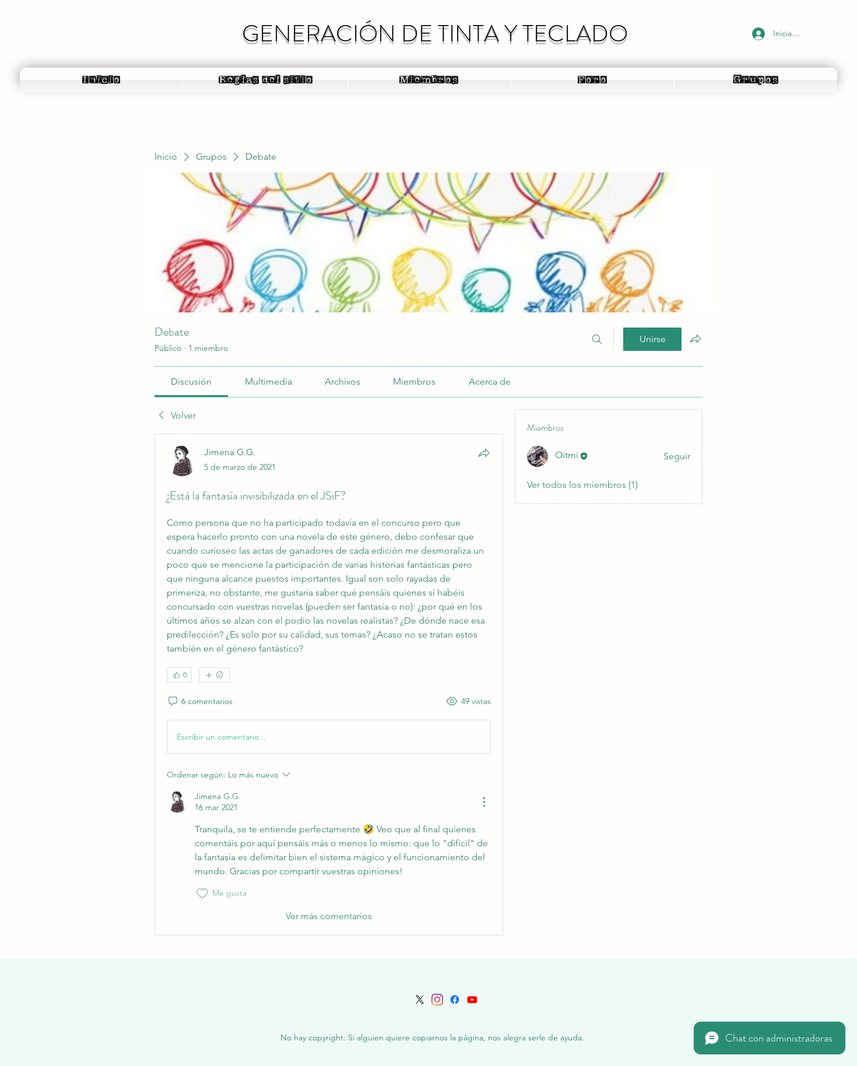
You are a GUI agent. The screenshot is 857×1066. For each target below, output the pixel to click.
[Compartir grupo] (696, 339)
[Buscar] (597, 339)
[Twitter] (420, 999)
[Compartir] (484, 453)
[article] (328, 684)
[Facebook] (455, 999)
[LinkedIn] (437, 999)
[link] (191, 381)
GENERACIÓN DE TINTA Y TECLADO (435, 33)
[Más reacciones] (214, 674)
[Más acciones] (484, 802)
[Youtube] (472, 999)
